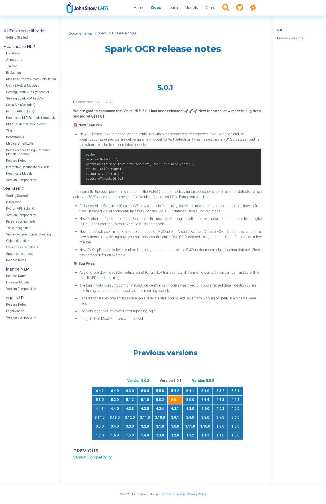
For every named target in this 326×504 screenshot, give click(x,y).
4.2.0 (190, 408)
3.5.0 (100, 426)
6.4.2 (100, 391)
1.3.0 (160, 435)
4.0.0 (235, 408)
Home (139, 8)
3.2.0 (145, 426)
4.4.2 (235, 400)
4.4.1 (100, 408)
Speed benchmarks (19, 253)
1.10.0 (205, 426)
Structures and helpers (22, 247)
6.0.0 (145, 391)
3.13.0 (115, 417)
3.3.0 (130, 426)
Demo (209, 8)
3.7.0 (220, 417)
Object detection (17, 241)
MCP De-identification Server (26, 124)
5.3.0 (100, 400)
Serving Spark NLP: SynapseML (28, 92)
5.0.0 (190, 400)
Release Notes (16, 160)
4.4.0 (115, 408)
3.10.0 (160, 417)
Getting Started (17, 37)
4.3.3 (130, 408)
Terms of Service (173, 494)
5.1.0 (145, 400)
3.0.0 (175, 426)
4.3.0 (145, 408)
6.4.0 (115, 391)
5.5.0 (160, 391)
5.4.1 (190, 391)
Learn (173, 8)
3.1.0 (160, 426)
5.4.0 (205, 391)
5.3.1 (235, 391)
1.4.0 (145, 435)
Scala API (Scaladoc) (20, 105)
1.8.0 (235, 426)
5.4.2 (175, 391)
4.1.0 (205, 408)
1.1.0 (220, 435)
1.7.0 (100, 435)
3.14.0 (99, 417)
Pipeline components (21, 221)
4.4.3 (220, 400)
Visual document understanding (28, 234)
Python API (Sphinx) (20, 111)
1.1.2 (190, 435)
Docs (156, 8)
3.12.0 (130, 417)
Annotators (14, 60)
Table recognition (18, 228)
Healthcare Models (19, 173)
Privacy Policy (196, 494)
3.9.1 (175, 417)
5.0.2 (160, 400)
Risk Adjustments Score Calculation (31, 79)
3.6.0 (235, 417)
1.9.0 (220, 426)
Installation (14, 53)
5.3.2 (220, 391)
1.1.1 (205, 435)
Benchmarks (15, 137)
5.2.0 (115, 400)
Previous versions (290, 38)
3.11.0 (145, 417)
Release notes (16, 260)
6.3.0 (130, 391)
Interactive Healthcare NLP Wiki (27, 167)
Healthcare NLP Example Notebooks (31, 118)
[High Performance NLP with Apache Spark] (87, 7)
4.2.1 (175, 408)
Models (191, 8)
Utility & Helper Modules (22, 85)
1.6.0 (115, 435)
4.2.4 (160, 408)
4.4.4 (205, 400)
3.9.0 (190, 417)
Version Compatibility (21, 180)
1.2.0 (175, 435)
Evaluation (13, 72)
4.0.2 (220, 408)
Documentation (80, 33)
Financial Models (17, 282)
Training (12, 66)
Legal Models (15, 311)
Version (138, 380)
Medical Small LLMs (20, 143)
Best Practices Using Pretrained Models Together (28, 152)
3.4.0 (115, 426)
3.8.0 (205, 417)
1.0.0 (235, 435)
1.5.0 (130, 435)
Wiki (9, 130)
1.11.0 (190, 426)
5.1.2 (130, 400)
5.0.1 (281, 30)
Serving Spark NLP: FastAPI (25, 98)
